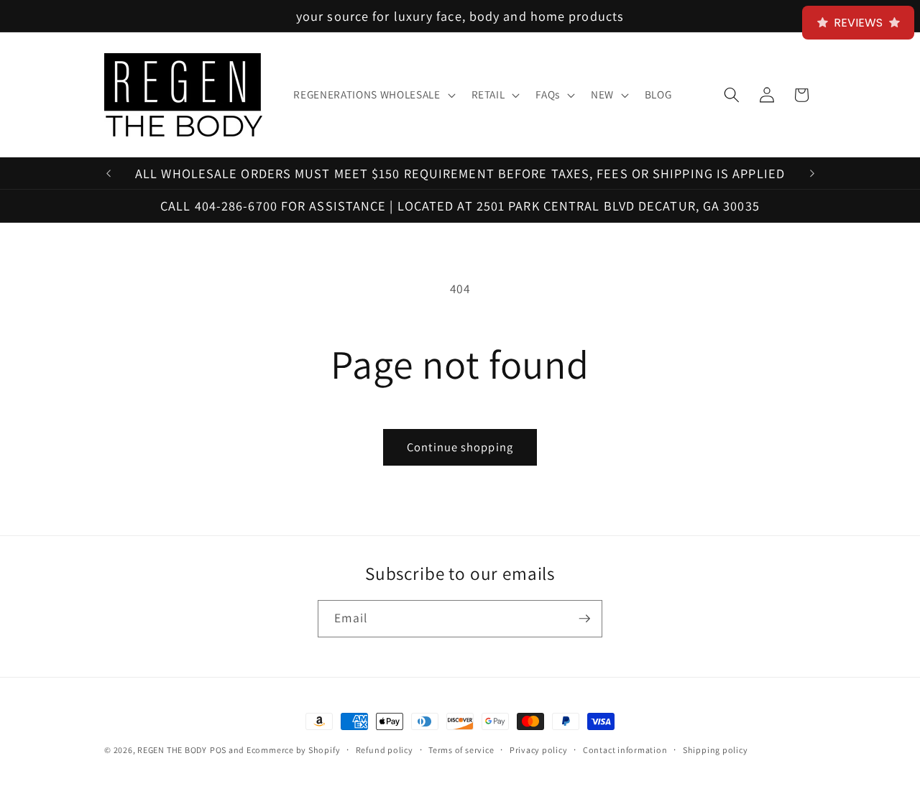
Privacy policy (539, 749)
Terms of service (461, 749)
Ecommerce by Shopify (293, 749)
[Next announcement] (812, 173)
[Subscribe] (584, 618)
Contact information (625, 749)
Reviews (858, 22)
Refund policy (384, 749)
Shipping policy (715, 749)
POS (218, 749)
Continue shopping (460, 447)
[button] (372, 94)
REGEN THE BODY (172, 749)
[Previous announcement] (108, 173)
